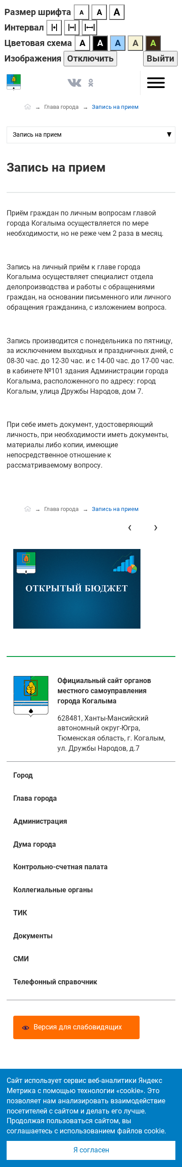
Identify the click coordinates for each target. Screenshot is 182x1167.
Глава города (61, 107)
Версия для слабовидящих (78, 1027)
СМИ (21, 959)
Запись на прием (37, 134)
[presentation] (130, 527)
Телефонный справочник (55, 982)
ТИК (20, 913)
